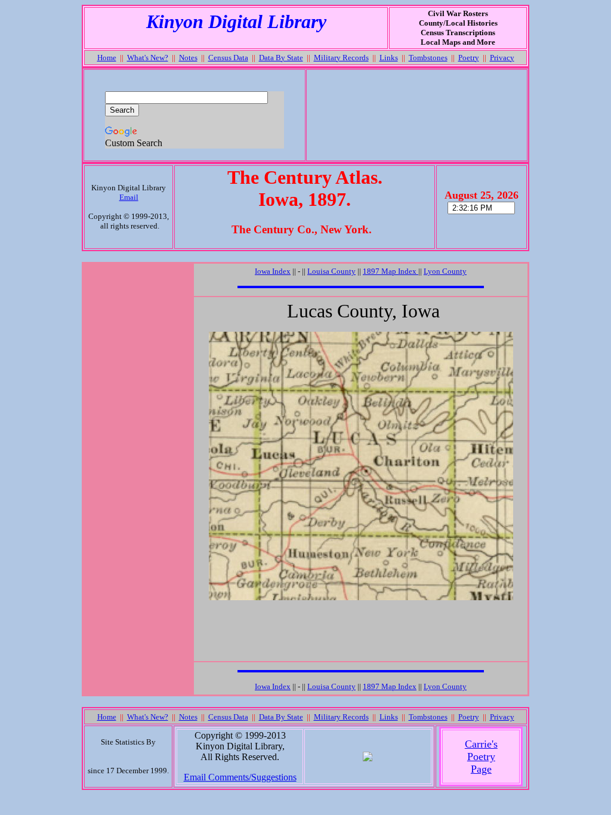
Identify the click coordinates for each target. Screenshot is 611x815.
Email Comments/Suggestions (240, 777)
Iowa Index (273, 271)
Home (106, 57)
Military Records (341, 57)
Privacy (502, 57)
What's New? (147, 57)
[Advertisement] (416, 115)
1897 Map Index (390, 271)
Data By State (281, 57)
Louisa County (331, 271)
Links (388, 57)
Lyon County (445, 271)
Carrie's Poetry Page (481, 756)
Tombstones (428, 57)
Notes (188, 57)
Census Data (228, 57)
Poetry (468, 57)
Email (128, 197)
